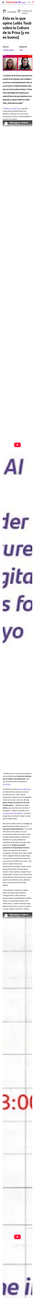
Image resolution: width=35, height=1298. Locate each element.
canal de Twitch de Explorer (13, 813)
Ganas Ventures (24, 789)
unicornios (6, 784)
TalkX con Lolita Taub (12, 108)
